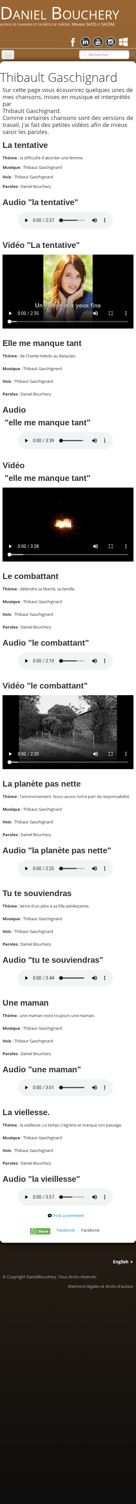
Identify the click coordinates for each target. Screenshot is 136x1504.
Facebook (66, 1230)
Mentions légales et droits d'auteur (100, 1286)
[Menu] (8, 54)
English (123, 1262)
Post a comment (68, 1215)
